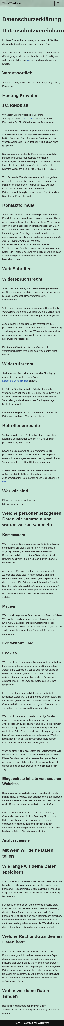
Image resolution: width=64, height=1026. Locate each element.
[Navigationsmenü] (58, 3)
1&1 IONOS (28, 118)
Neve (17, 1022)
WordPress (43, 1022)
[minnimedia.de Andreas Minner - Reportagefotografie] (11, 3)
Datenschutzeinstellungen (15, 380)
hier (28, 60)
